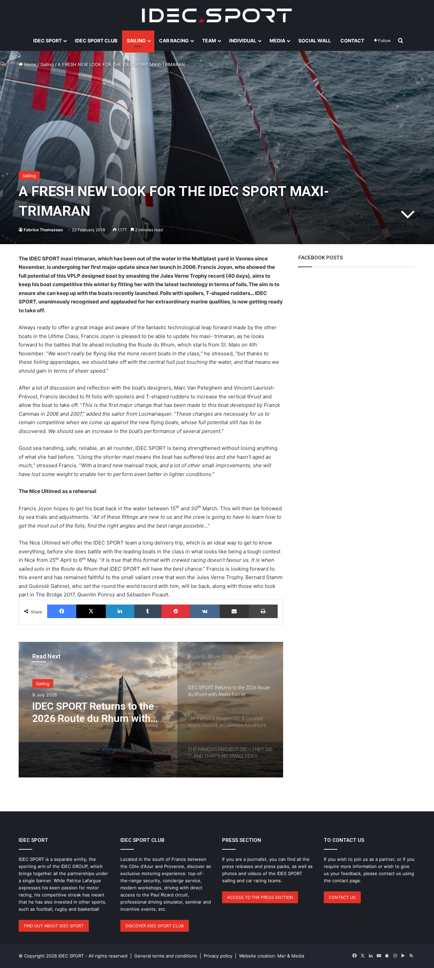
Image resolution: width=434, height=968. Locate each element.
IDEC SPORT (47, 40)
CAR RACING (174, 40)
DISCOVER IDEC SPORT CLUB (154, 925)
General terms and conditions (165, 956)
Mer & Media (290, 956)
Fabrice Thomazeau (43, 229)
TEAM (209, 40)
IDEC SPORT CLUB (96, 40)
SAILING (136, 40)
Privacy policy (218, 956)
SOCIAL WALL (314, 40)
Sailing (47, 64)
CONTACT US (342, 897)
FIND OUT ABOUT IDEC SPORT (54, 925)
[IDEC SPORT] (217, 15)
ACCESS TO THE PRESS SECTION (260, 897)
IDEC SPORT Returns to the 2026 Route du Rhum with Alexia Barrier (93, 712)
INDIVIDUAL (242, 40)
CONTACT (352, 40)
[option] (151, 709)
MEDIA (277, 40)
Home (30, 64)
